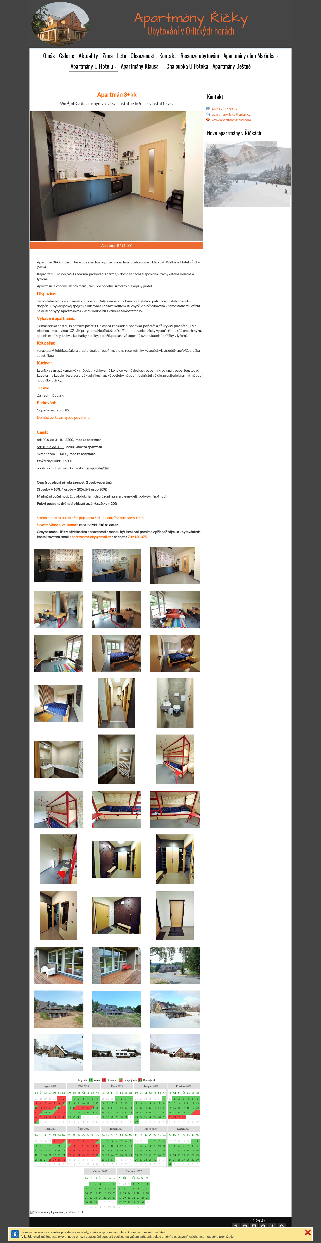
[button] (250, 56)
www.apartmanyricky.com (231, 120)
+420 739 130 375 (225, 109)
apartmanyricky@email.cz (231, 114)
